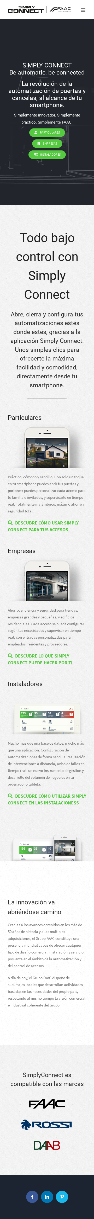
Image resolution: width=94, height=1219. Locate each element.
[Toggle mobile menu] (83, 10)
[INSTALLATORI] (47, 693)
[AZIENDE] (47, 560)
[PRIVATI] (47, 427)
